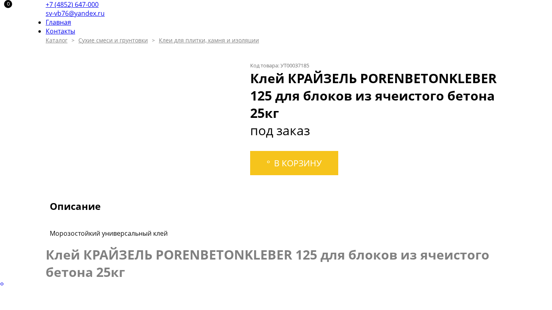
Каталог (56, 40)
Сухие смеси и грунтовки (113, 40)
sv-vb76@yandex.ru (75, 13)
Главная (58, 22)
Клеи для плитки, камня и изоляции (209, 40)
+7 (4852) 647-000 (72, 4)
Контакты (60, 31)
